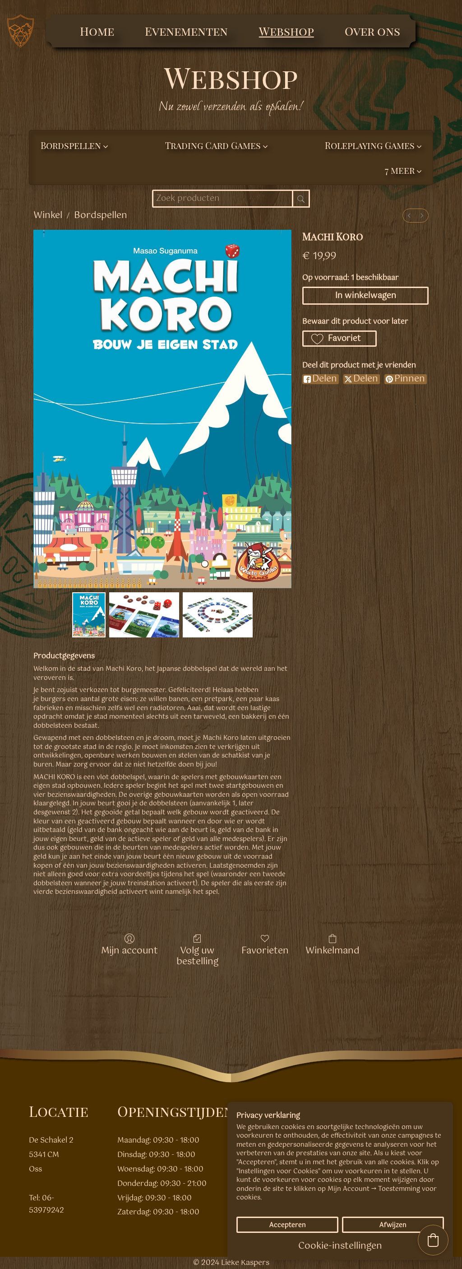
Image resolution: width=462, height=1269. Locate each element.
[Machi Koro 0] (89, 615)
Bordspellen (100, 215)
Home (97, 31)
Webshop (286, 31)
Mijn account (129, 950)
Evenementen (186, 31)
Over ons (372, 31)
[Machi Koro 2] (218, 615)
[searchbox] (231, 199)
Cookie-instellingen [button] (340, 1246)
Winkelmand (332, 950)
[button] (403, 170)
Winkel (47, 215)
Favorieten (265, 950)
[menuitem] (409, 215)
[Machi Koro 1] (144, 615)
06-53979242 (46, 1204)
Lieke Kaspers (245, 1263)
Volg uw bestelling (197, 955)
